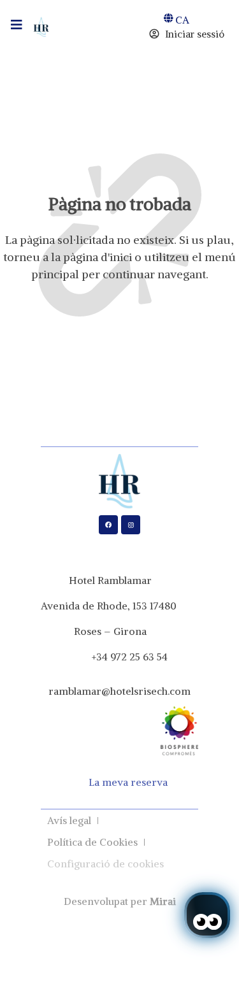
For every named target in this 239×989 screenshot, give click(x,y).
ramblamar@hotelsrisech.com (119, 691)
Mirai (163, 901)
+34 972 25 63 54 (130, 656)
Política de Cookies (92, 842)
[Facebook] (108, 524)
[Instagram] (130, 524)
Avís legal (69, 820)
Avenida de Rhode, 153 (94, 605)
